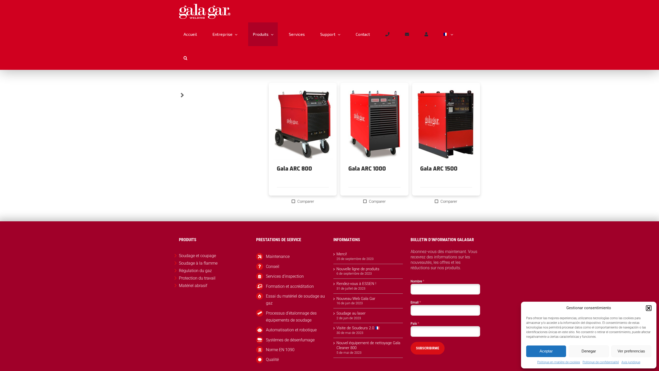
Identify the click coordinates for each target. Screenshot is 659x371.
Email (416, 302)
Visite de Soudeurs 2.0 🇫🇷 (358, 328)
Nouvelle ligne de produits (357, 269)
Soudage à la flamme (198, 263)
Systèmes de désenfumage (290, 340)
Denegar (589, 351)
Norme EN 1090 (280, 349)
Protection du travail (197, 278)
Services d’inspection (285, 276)
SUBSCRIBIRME (427, 348)
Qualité (272, 359)
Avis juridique (630, 362)
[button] (648, 308)
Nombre (417, 281)
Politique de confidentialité (601, 362)
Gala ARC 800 (294, 168)
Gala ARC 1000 (367, 168)
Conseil (272, 266)
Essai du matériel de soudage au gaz (295, 300)
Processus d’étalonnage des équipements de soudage (291, 317)
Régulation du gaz (195, 270)
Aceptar (546, 351)
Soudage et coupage (197, 255)
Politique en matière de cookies (558, 362)
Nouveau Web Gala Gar (355, 298)
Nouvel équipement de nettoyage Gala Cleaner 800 (368, 345)
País (415, 323)
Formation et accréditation (290, 286)
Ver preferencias (631, 351)
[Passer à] (448, 34)
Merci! (341, 254)
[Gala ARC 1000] (374, 124)
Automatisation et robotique (291, 329)
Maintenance (278, 256)
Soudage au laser (351, 313)
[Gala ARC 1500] (446, 124)
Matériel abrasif (193, 285)
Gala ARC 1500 (438, 168)
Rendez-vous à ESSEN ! (356, 283)
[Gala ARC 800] (303, 124)
